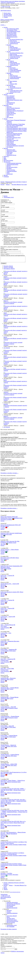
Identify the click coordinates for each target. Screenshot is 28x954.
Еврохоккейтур (10, 97)
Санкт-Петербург (5, 627)
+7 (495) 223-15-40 (5, 6)
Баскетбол (6, 105)
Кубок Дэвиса (10, 143)
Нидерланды (10, 85)
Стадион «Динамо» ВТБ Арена (9, 746)
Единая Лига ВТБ (11, 113)
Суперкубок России (15, 42)
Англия (8, 51)
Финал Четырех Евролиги (13, 108)
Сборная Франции (14, 78)
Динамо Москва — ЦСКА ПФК (9, 764)
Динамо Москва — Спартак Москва (10, 754)
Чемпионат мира (11, 98)
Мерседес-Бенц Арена (6, 773)
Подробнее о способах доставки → (9, 473)
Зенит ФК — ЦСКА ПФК (7, 668)
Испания (9, 44)
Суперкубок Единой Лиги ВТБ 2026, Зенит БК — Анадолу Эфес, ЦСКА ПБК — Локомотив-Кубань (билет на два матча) (13, 801)
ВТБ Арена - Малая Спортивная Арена (11, 781)
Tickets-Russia (4, 894)
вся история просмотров (15, 892)
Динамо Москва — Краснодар (8, 745)
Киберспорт (10, 174)
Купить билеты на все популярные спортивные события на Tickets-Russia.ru (13, 2)
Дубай (2, 570)
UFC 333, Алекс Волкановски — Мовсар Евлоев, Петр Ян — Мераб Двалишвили (13, 833)
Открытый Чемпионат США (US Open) (17, 128)
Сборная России (14, 43)
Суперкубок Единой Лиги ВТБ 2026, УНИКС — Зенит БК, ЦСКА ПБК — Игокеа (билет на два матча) (13, 790)
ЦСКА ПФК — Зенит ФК (7, 726)
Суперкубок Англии (15, 57)
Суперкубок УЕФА (11, 32)
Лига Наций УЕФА (12, 34)
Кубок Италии (13, 62)
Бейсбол (9, 165)
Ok (16, 949)
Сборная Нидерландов (15, 87)
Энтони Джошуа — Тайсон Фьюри (10, 549)
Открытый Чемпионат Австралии (15, 145)
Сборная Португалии (15, 92)
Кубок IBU (9, 153)
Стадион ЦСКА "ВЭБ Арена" (8, 650)
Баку (2, 536)
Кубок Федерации (11, 144)
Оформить (3, 225)
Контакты (3, 898)
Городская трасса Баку (6, 534)
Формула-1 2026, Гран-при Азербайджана (11, 533)
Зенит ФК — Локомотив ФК (8, 659)
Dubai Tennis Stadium (6, 568)
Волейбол (9, 168)
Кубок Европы (10, 112)
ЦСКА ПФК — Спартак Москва (9, 735)
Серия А (12, 61)
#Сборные (6, 176)
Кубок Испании (14, 47)
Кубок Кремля (10, 141)
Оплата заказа (7, 13)
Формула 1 (6, 156)
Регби (8, 172)
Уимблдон (9, 122)
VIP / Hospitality (10, 926)
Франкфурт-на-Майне (6, 519)
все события (7, 347)
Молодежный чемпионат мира (14, 100)
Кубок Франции (14, 75)
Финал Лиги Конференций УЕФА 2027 (11, 525)
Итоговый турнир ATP (12, 140)
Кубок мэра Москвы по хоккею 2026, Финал (12, 592)
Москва (2, 578)
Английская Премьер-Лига (16, 53)
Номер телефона (5, 254)
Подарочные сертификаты (13, 903)
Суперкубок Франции (15, 77)
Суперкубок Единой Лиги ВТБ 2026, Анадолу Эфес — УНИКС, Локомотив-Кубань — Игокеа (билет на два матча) (14, 812)
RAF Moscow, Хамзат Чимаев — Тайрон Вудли (13, 780)
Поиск (8, 917)
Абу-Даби (3, 544)
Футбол (5, 27)
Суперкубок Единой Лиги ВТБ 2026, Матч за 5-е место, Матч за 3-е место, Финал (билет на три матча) (13, 823)
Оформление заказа (12, 919)
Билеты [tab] (5, 196)
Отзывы (6, 17)
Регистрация (10, 906)
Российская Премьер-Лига (16, 39)
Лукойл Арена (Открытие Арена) (9, 708)
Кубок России (13, 40)
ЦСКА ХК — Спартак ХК (7, 575)
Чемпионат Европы (12, 35)
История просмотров (12, 907)
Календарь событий (12, 915)
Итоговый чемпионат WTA (14, 137)
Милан (8, 184)
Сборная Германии (14, 71)
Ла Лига (12, 46)
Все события (10, 93)
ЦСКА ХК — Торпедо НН (7, 608)
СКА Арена (4, 626)
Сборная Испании (14, 50)
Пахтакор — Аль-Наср (6, 873)
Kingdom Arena (4, 550)
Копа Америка (13, 81)
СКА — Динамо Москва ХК (8, 624)
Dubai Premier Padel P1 (12, 126)
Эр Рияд (3, 552)
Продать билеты (8, 15)
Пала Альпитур (5, 559)
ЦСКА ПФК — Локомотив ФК (9, 649)
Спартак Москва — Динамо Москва (10, 716)
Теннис (5, 118)
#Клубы (6, 175)
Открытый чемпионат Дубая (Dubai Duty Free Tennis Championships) (16, 125)
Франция (9, 73)
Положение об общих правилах (9, 929)
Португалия (10, 89)
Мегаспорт (3, 576)
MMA (5, 159)
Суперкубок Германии (15, 70)
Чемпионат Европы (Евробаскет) (15, 110)
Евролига (9, 106)
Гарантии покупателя (12, 902)
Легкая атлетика (11, 169)
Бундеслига (12, 67)
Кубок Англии (13, 54)
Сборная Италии (14, 65)
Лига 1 (11, 74)
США (8, 79)
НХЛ (8, 101)
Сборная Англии (14, 58)
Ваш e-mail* (4, 252)
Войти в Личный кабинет (7, 19)
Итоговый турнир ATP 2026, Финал (10, 557)
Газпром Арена (4, 660)
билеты (2, 520)
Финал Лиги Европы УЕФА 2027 (9, 516)
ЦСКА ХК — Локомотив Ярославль (10, 641)
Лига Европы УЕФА (12, 30)
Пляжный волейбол (12, 171)
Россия (8, 38)
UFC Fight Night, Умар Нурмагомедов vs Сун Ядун (14, 772)
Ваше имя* (3, 251)
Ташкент (3, 876)
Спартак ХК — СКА (6, 633)
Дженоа (6, 353)
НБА (8, 116)
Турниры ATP (10, 139)
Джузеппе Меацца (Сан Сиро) (19, 184)
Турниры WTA (10, 136)
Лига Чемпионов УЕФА (13, 28)
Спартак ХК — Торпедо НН (8, 616)
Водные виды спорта (12, 167)
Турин (2, 560)
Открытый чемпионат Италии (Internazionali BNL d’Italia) (14, 134)
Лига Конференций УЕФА (13, 31)
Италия (8, 59)
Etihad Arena (4, 835)
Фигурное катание (8, 160)
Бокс (5, 157)
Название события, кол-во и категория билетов (13, 255)
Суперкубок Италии (15, 63)
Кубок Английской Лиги (16, 55)
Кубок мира (10, 152)
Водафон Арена (5, 526)
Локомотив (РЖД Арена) (7, 679)
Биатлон (6, 148)
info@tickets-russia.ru (6, 10)
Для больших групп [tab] (9, 197)
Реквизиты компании (12, 913)
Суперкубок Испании (15, 49)
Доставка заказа (8, 14)
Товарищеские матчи (12, 36)
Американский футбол (12, 164)
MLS (11, 82)
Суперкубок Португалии (16, 90)
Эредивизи (12, 86)
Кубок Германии (14, 69)
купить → (3, 24)
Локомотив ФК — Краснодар (8, 678)
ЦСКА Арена (4, 601)
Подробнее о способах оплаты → (9, 508)
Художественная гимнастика (14, 163)
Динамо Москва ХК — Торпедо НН (10, 583)
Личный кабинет (11, 905)
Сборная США (13, 83)
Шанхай (3, 775)
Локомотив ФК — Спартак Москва (10, 687)
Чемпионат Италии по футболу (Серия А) (16, 181)
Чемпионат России (11, 155)
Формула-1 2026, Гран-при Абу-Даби (10, 541)
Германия (9, 66)
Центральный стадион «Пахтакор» (9, 874)
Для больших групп (12, 925)
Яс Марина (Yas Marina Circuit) (8, 542)
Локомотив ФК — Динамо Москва (9, 697)
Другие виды (7, 161)
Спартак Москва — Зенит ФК (8, 706)
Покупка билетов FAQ (12, 921)
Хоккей (5, 94)
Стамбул (3, 527)
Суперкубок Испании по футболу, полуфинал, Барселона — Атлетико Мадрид (12, 853)
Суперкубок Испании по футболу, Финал (11, 863)
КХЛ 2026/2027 (10, 96)
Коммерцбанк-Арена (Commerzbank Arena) (11, 518)
